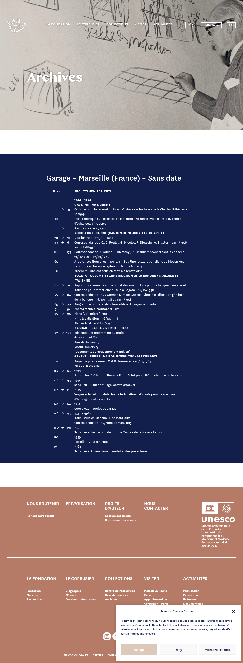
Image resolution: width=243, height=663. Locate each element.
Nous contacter (156, 505)
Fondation (34, 591)
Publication (191, 591)
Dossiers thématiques (81, 599)
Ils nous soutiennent (40, 516)
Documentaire (193, 603)
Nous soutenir (43, 503)
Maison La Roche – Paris (156, 593)
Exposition (190, 595)
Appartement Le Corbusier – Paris (156, 601)
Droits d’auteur (114, 505)
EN (231, 25)
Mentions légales (76, 655)
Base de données (116, 595)
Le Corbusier (88, 24)
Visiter (140, 24)
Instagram (107, 636)
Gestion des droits (118, 516)
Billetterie (211, 25)
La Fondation (58, 24)
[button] (233, 611)
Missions (32, 595)
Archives (111, 599)
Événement (191, 599)
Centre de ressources (120, 591)
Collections (117, 24)
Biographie (73, 591)
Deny (178, 649)
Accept (139, 649)
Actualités (163, 24)
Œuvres (71, 595)
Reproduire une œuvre (120, 520)
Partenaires (35, 599)
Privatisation (80, 503)
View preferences (217, 649)
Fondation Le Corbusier (17, 26)
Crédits (98, 655)
